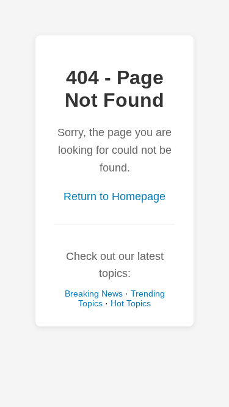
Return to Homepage (114, 196)
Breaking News (94, 293)
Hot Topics (131, 303)
